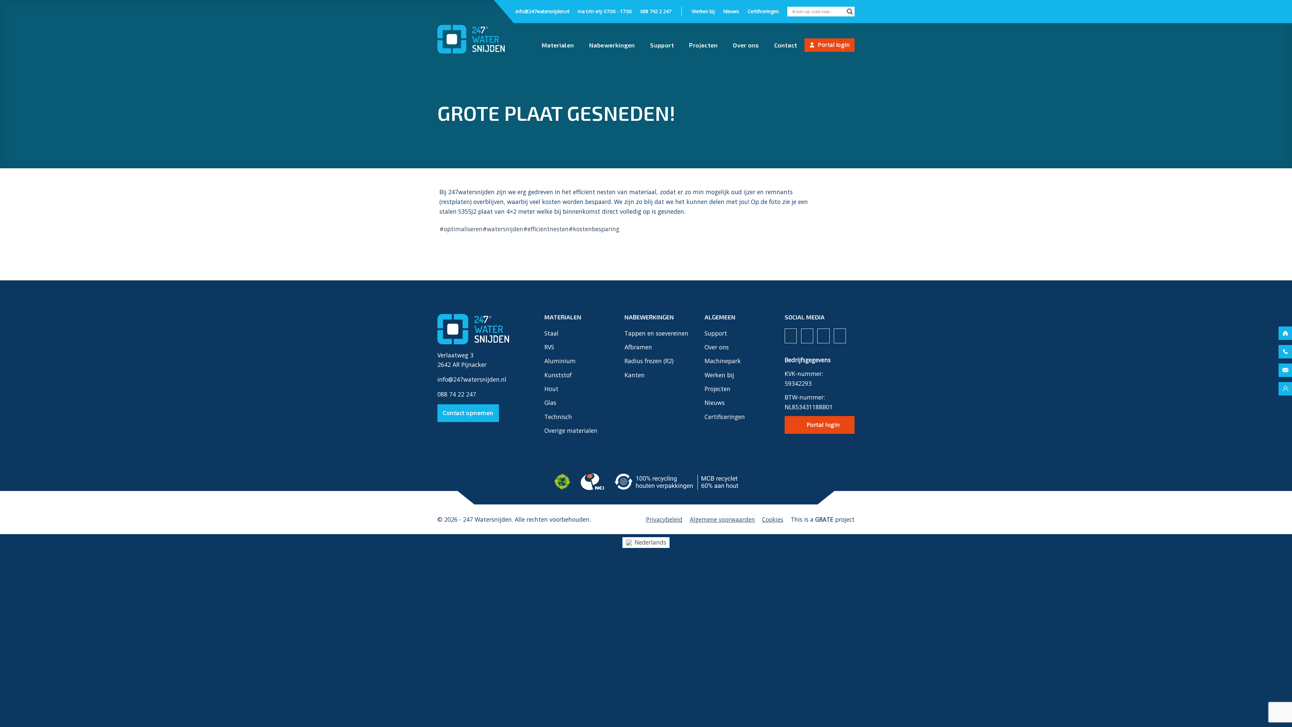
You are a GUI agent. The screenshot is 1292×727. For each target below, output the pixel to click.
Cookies (772, 519)
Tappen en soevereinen (656, 333)
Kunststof (558, 375)
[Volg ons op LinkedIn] (823, 335)
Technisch (558, 417)
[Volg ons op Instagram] (807, 335)
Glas (550, 403)
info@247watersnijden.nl (542, 11)
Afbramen (638, 347)
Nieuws (731, 11)
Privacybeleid (664, 519)
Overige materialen (571, 430)
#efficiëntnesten (546, 229)
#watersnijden (502, 229)
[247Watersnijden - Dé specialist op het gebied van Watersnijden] (471, 39)
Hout (551, 389)
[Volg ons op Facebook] (791, 335)
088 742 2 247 (655, 11)
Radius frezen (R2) (649, 361)
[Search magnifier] (850, 12)
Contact (785, 45)
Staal (551, 333)
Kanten (634, 375)
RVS (549, 347)
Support (662, 45)
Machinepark (723, 361)
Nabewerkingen (612, 45)
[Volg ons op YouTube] (840, 335)
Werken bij (703, 11)
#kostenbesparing (594, 229)
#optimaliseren (460, 229)
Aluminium (560, 361)
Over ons (746, 45)
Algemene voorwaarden (722, 519)
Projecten (703, 45)
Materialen (558, 45)
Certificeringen (763, 11)
